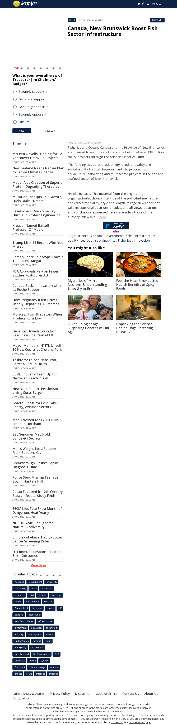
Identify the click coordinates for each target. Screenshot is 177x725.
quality (73, 240)
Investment (20, 627)
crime (48, 640)
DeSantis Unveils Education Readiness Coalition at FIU (34, 333)
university (52, 581)
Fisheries (124, 240)
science (82, 236)
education (36, 627)
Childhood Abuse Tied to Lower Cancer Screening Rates (37, 539)
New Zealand (22, 654)
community (20, 588)
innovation (142, 240)
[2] (140, 715)
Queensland (21, 608)
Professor (56, 595)
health (18, 601)
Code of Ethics (106, 693)
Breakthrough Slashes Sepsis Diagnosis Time (35, 465)
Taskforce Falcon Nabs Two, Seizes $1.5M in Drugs (34, 362)
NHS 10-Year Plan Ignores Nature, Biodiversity (32, 525)
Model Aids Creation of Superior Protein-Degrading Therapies (38, 184)
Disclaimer (83, 693)
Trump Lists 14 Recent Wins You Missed (37, 244)
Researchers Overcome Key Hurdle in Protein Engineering (36, 213)
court (29, 673)
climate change (37, 667)
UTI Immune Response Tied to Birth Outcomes (36, 554)
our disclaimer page (140, 722)
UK (60, 608)
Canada (96, 236)
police (34, 588)
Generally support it (34, 99)
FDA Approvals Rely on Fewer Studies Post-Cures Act (35, 273)
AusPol (49, 634)
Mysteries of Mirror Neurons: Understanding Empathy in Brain (87, 284)
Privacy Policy (60, 693)
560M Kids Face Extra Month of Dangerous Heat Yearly (37, 510)
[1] (137, 715)
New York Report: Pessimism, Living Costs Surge (35, 391)
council (50, 608)
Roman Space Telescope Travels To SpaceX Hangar (37, 259)
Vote (21, 130)
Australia (19, 581)
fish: (129, 236)
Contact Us (130, 693)
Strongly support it (33, 91)
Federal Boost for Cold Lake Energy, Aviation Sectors (34, 405)
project (37, 640)
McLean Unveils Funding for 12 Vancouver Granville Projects (37, 156)
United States (22, 640)
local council (34, 614)
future (32, 660)
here (102, 217)
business (37, 608)
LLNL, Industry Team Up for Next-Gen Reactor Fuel (34, 376)
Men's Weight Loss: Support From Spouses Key (34, 450)
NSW (31, 595)
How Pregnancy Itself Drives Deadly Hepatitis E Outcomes (35, 302)
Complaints (21, 698)
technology (52, 627)
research (19, 595)
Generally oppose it (33, 107)
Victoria (42, 595)
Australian (47, 588)
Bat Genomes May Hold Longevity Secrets (31, 436)
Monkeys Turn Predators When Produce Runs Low (37, 316)
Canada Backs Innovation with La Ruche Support (36, 287)
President (20, 667)
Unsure (24, 122)
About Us (151, 693)
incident (53, 673)
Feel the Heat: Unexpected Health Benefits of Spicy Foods (137, 284)
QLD (57, 654)
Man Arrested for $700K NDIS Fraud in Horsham (35, 422)
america (54, 667)
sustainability (105, 240)
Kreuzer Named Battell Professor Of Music (30, 227)
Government (113, 236)
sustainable (37, 647)
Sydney (45, 660)
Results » (50, 130)
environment (33, 601)
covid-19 (19, 614)
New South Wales (24, 621)
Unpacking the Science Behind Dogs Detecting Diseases (134, 328)
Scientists (20, 660)
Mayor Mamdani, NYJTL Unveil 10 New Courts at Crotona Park (37, 347)
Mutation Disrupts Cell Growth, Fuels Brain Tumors (37, 199)
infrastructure (145, 236)
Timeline (19, 143)
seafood (86, 240)
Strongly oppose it (32, 114)
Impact (18, 673)
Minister (48, 601)
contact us (117, 722)
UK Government (41, 654)
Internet (40, 673)
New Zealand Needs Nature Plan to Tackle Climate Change (38, 170)
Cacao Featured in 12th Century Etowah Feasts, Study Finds (37, 493)
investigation (34, 634)
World (72, 20)
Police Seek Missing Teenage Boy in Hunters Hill (35, 479)
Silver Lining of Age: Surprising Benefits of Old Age (88, 328)
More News (38, 565)
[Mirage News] (26, 4)
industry (19, 634)
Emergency (20, 647)
